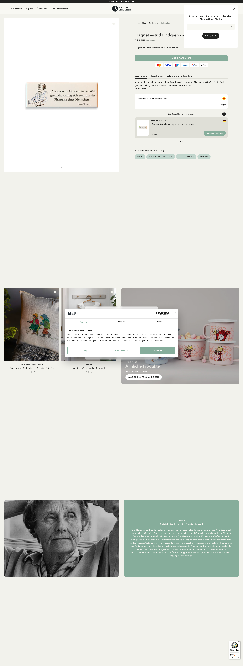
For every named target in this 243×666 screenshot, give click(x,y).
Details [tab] (121, 322)
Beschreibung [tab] (141, 76)
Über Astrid (42, 8)
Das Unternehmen (60, 8)
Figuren (29, 8)
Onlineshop (16, 8)
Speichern (210, 35)
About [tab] (159, 322)
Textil (140, 157)
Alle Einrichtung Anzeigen (143, 377)
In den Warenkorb (181, 58)
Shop (144, 23)
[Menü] (238, 642)
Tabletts (204, 157)
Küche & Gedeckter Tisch (161, 157)
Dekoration (165, 23)
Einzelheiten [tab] (157, 76)
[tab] (61, 167)
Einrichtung (153, 23)
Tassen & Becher (186, 157)
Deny (85, 351)
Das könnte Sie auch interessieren (181, 114)
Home (137, 23)
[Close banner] (175, 313)
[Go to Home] (121, 9)
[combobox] (211, 27)
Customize (120, 351)
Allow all (158, 351)
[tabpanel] (181, 84)
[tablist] (181, 76)
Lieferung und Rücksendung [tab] (179, 76)
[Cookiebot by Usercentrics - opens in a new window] (158, 313)
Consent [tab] (83, 322)
